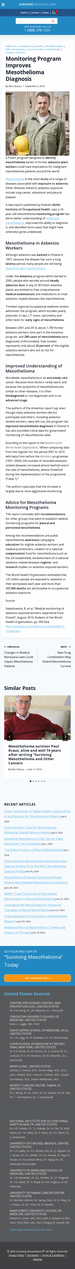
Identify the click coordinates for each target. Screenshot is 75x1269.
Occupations (36, 49)
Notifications (60, 10)
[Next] (65, 737)
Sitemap (37, 1259)
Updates (20, 52)
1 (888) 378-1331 (37, 30)
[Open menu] (3, 4)
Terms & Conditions (53, 1255)
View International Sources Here (31, 1230)
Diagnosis (25, 46)
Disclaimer (33, 1255)
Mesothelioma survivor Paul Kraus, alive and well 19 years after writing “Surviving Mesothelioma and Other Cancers (34, 754)
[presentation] (37, 717)
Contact (35, 12)
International (54, 46)
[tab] (30, 781)
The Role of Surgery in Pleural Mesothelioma (33, 850)
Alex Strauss (15, 86)
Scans (9, 52)
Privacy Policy (16, 1255)
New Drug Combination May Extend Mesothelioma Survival (56, 656)
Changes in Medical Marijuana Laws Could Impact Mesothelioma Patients (18, 656)
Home (23, 12)
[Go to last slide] (10, 737)
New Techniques (15, 49)
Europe (38, 46)
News (46, 12)
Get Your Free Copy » (37, 978)
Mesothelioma (37, 4)
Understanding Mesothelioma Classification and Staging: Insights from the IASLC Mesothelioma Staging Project (35, 866)
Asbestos (11, 46)
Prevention (53, 49)
